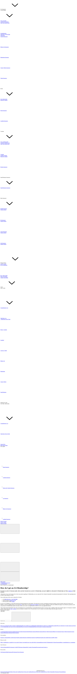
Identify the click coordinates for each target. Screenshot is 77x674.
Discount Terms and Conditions (38, 671)
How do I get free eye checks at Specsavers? (42, 626)
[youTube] (9, 670)
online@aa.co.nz (12, 600)
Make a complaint (63, 642)
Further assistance (19, 637)
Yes (1, 611)
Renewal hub (43, 642)
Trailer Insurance (16, 632)
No (3, 611)
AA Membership (3, 583)
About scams (50, 637)
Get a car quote (3, 20)
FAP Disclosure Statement (22, 647)
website (13, 601)
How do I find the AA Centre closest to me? (65, 625)
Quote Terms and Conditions (26, 671)
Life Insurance (3, 652)
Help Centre (2, 581)
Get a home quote (3, 99)
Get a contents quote (4, 141)
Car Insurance (3, 631)
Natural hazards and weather (42, 637)
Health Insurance (9, 652)
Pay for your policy (15, 642)
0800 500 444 (7, 599)
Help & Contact (3, 521)
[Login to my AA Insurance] (38, 538)
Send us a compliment (71, 642)
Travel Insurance (21, 652)
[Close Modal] (9, 576)
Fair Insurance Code (13, 647)
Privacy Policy (47, 671)
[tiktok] (46, 661)
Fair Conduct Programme (31, 647)
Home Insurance (9, 631)
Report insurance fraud (33, 637)
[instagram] (28, 661)
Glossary (14, 637)
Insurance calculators (4, 637)
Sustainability (6, 647)
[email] (28, 670)
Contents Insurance (23, 631)
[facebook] (9, 661)
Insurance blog (26, 637)
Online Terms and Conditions (15, 671)
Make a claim (3, 642)
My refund (55, 637)
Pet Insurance (15, 652)
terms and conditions (35, 604)
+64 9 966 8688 (14, 599)
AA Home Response (56, 642)
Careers (42, 647)
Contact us (45, 647)
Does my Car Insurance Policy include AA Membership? (11, 625)
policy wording (13, 608)
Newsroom (38, 647)
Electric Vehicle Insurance (48, 631)
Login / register (3, 522)
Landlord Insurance (15, 631)
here (21, 604)
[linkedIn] (64, 661)
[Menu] (9, 567)
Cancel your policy (30, 642)
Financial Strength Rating (5, 671)
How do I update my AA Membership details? (31, 625)
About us (2, 647)
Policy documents (37, 642)
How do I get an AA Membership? (27, 626)
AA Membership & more (5, 582)
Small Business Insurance (31, 631)
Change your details (23, 642)
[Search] (9, 548)
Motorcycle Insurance (57, 631)
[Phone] (9, 529)
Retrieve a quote (9, 642)
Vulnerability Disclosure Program (56, 671)
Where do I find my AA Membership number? (48, 625)
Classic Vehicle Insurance (66, 631)
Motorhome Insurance (8, 632)
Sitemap (64, 671)
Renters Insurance (39, 631)
